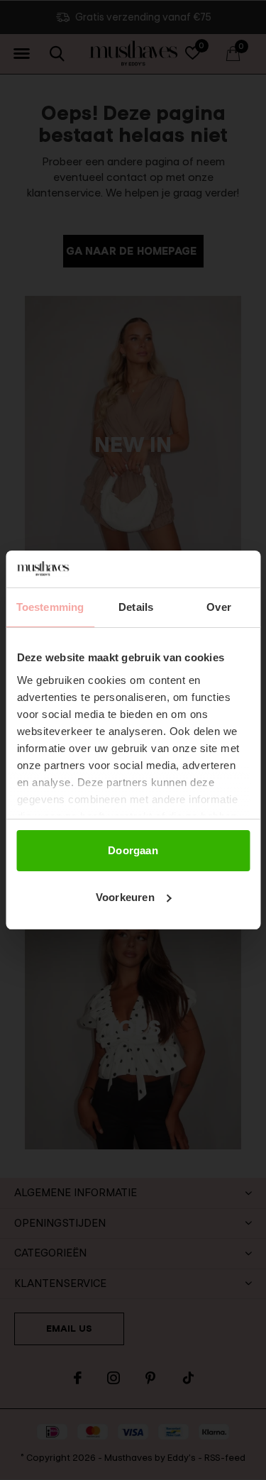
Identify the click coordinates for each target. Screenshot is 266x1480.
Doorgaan (133, 850)
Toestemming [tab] (50, 607)
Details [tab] (135, 607)
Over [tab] (218, 607)
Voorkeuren (125, 897)
